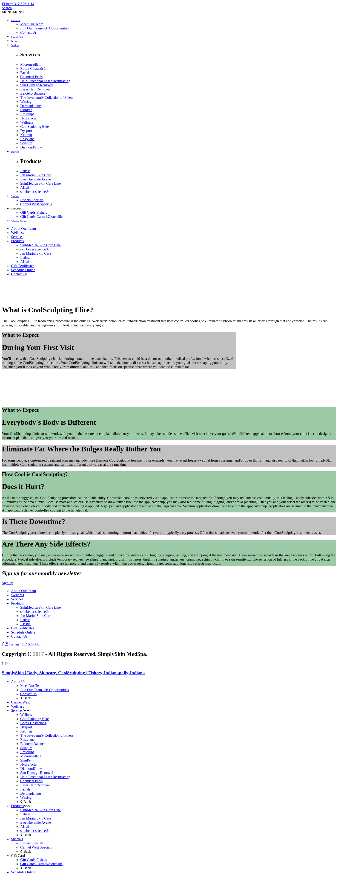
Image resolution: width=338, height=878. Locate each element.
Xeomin (26, 135)
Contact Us (28, 32)
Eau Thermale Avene (35, 179)
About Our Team (23, 228)
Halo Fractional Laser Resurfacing (45, 81)
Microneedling (30, 64)
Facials (25, 73)
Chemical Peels (31, 77)
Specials (15, 196)
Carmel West (17, 37)
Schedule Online (18, 221)
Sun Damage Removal (36, 85)
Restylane (27, 139)
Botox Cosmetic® (33, 68)
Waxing (26, 102)
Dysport (26, 131)
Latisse (25, 171)
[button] (13, 12)
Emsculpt (27, 114)
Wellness (15, 41)
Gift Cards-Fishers (33, 212)
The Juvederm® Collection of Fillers (46, 97)
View (6, 400)
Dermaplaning (30, 106)
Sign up (7, 583)
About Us (15, 20)
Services (15, 45)
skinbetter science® (34, 192)
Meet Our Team (31, 24)
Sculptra (26, 143)
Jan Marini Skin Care (35, 175)
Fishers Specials (31, 200)
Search (7, 8)
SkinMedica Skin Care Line (40, 183)
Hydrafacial (28, 118)
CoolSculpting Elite (34, 126)
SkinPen (26, 110)
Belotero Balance (32, 93)
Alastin (25, 187)
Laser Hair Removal (35, 89)
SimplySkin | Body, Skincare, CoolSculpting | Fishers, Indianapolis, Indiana (73, 672)
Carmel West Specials (36, 204)
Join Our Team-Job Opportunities (44, 28)
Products (15, 152)
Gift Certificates (22, 266)
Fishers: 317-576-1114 (18, 4)
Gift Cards (16, 208)
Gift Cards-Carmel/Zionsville (41, 216)
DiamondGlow (31, 147)
